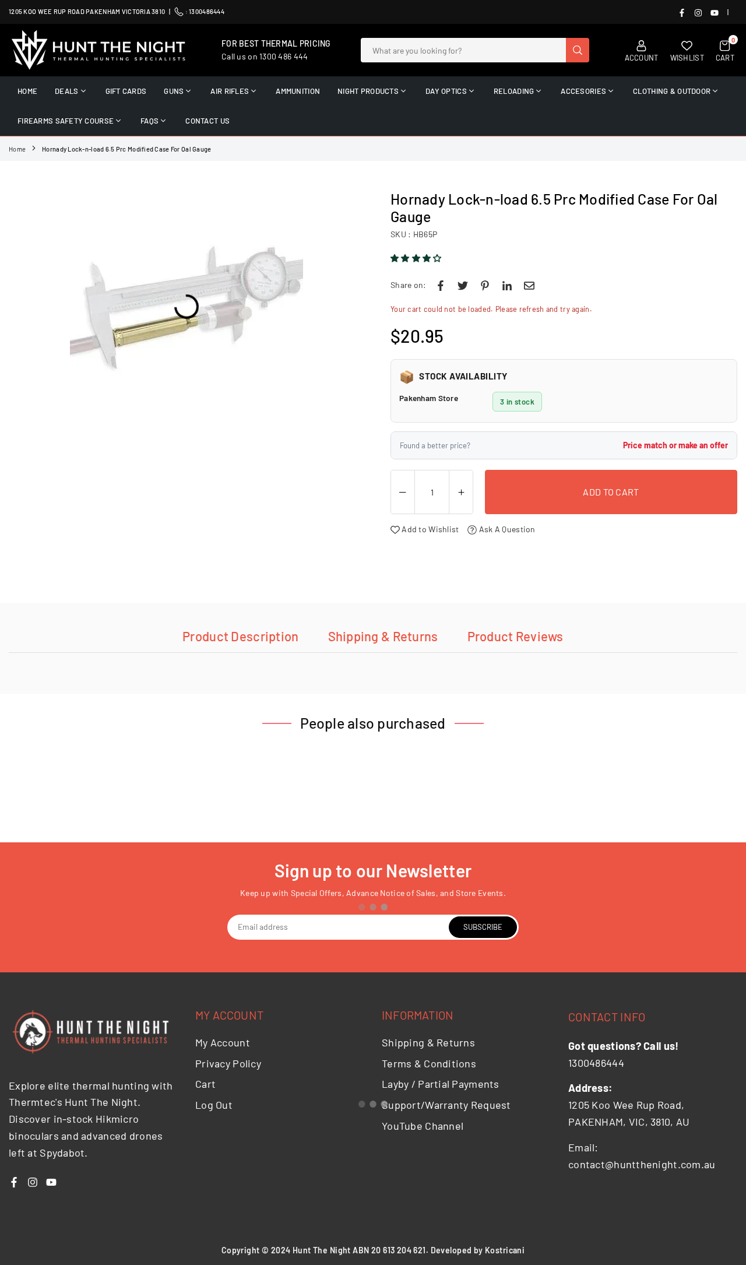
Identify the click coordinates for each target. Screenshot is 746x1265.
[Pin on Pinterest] (485, 285)
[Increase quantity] (461, 492)
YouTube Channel (422, 1125)
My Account (222, 1042)
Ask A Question (506, 529)
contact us (207, 120)
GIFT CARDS (126, 91)
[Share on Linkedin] (507, 285)
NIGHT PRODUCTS (368, 91)
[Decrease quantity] (402, 492)
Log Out (214, 1104)
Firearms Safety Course (65, 120)
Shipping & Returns (383, 636)
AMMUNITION (298, 91)
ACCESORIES (583, 91)
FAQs (149, 120)
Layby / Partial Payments (440, 1083)
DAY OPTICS (446, 91)
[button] (417, 258)
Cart (205, 1083)
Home (17, 149)
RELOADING (514, 91)
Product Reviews (515, 636)
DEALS (66, 91)
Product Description (240, 636)
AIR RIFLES (229, 91)
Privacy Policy (228, 1063)
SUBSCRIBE (482, 927)
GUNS (174, 91)
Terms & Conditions (429, 1063)
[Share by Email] (529, 285)
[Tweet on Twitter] (463, 285)
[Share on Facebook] (441, 285)
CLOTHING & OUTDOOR (671, 91)
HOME (27, 91)
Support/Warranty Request (446, 1104)
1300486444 (206, 11)
